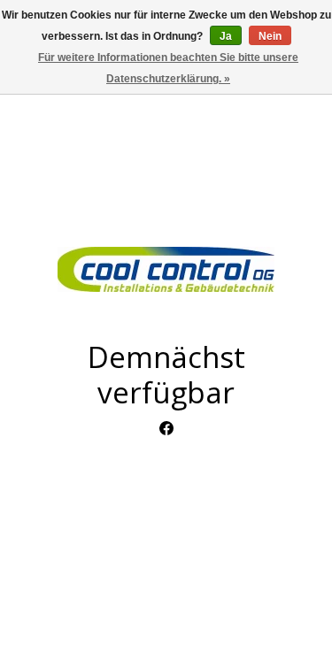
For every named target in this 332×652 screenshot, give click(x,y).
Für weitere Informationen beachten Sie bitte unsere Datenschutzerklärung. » (168, 68)
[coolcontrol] (166, 269)
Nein (270, 36)
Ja (226, 36)
